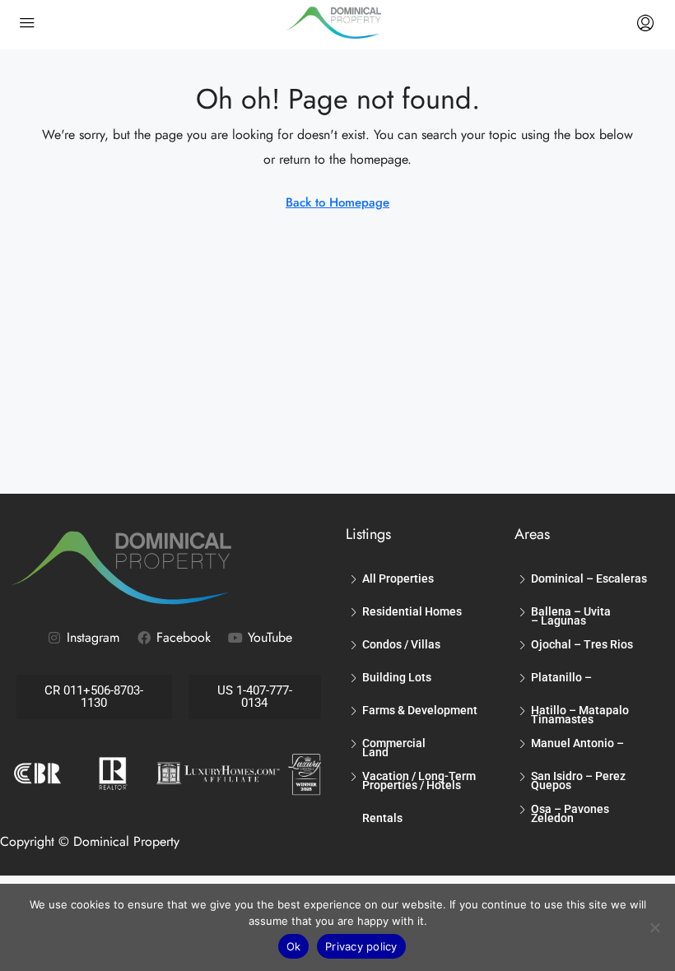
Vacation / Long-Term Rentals (419, 778)
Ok (293, 946)
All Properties (398, 578)
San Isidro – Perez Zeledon (578, 778)
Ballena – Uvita (571, 611)
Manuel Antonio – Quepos (577, 745)
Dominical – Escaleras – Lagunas (589, 581)
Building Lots (396, 677)
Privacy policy (361, 946)
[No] (654, 927)
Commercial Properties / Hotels (411, 745)
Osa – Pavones (570, 808)
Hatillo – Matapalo (580, 710)
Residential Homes (412, 611)
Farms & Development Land (419, 713)
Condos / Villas (401, 644)
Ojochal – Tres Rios (582, 644)
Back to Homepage (337, 202)
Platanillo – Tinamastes (562, 680)
